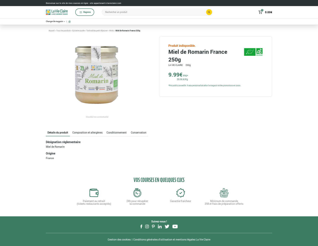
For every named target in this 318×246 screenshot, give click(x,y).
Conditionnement (117, 132)
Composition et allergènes (87, 132)
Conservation (138, 132)
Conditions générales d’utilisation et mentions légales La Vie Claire (171, 239)
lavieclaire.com (114, 3)
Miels (111, 30)
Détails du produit (57, 132)
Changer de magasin (54, 21)
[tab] (58, 132)
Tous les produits (63, 30)
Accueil (52, 30)
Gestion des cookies (119, 239)
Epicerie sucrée (78, 30)
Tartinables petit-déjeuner (97, 30)
